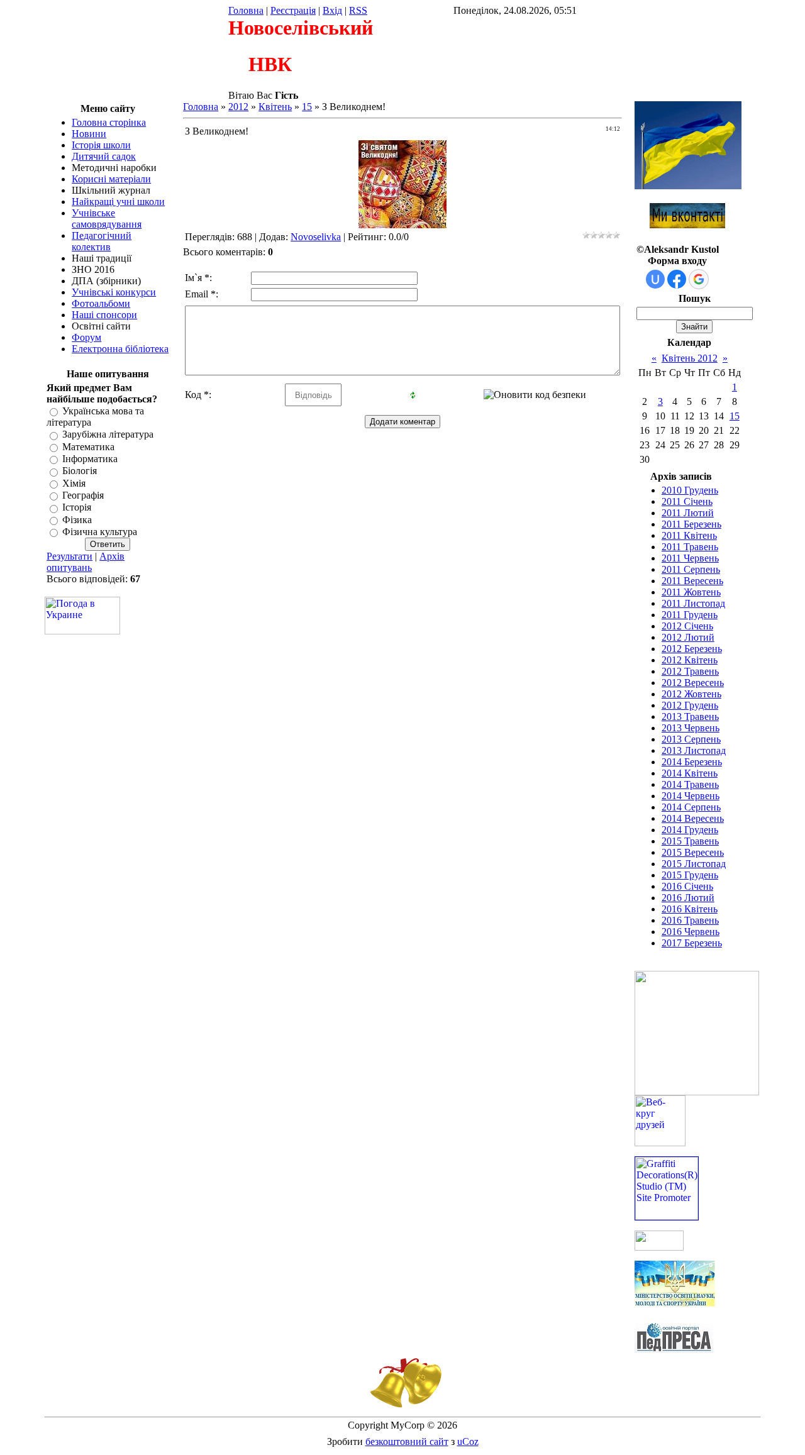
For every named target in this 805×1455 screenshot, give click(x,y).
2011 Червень (690, 558)
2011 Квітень (689, 535)
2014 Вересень (693, 818)
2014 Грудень (690, 829)
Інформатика (90, 458)
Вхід (332, 10)
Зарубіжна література (107, 434)
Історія (76, 507)
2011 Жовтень (691, 592)
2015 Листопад (694, 863)
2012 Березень (692, 648)
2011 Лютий (688, 512)
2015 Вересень (693, 852)
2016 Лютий (688, 897)
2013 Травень (690, 716)
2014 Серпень (691, 807)
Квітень (275, 106)
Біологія (79, 471)
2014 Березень (692, 761)
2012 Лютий (688, 637)
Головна (246, 10)
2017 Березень (692, 943)
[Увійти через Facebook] (676, 279)
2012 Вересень (693, 682)
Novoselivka (316, 236)
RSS (358, 10)
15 (307, 106)
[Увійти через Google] (699, 279)
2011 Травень (690, 546)
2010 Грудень (690, 490)
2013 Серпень (691, 739)
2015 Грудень (690, 875)
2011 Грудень (690, 614)
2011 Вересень (692, 580)
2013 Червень (690, 727)
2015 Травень (690, 841)
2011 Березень (691, 524)
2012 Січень (687, 626)
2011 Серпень (691, 569)
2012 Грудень (690, 705)
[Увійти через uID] (655, 279)
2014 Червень (690, 795)
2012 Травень (690, 671)
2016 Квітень (690, 909)
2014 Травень (690, 784)
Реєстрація (293, 10)
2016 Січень (687, 886)
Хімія (74, 483)
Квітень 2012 (690, 358)
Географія (83, 495)
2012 (238, 106)
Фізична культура (99, 531)
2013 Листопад (694, 750)
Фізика (77, 519)
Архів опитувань (86, 562)
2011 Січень (687, 501)
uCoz (468, 1441)
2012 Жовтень (691, 694)
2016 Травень (690, 920)
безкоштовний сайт (406, 1441)
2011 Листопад (693, 603)
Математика (88, 446)
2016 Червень (690, 931)
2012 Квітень (690, 660)
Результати (69, 556)
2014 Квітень (690, 773)
